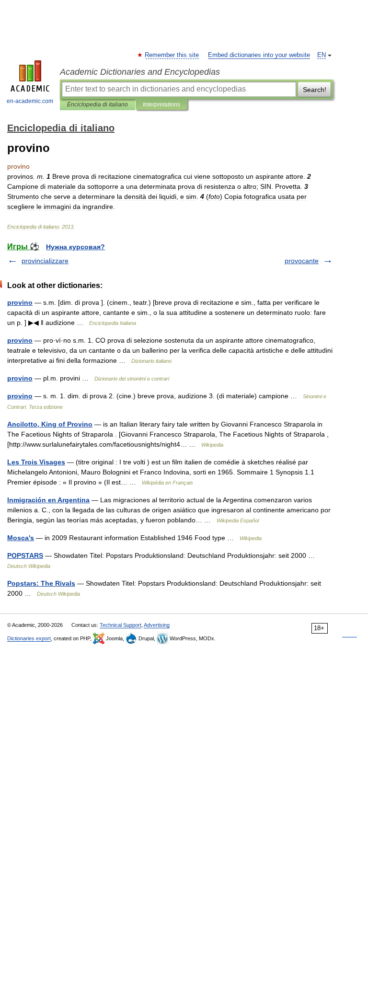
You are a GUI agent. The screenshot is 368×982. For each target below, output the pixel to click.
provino (20, 302)
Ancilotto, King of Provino (49, 424)
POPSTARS (25, 555)
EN (321, 55)
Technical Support (120, 625)
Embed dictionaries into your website (259, 55)
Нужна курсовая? (75, 247)
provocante (302, 261)
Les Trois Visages (36, 462)
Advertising (157, 625)
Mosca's (20, 538)
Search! (314, 89)
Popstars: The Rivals (41, 583)
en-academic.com (30, 101)
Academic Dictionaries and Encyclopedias (140, 72)
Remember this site (172, 55)
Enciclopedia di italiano (97, 104)
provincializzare (45, 261)
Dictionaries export (29, 638)
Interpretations (161, 104)
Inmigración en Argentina (48, 500)
